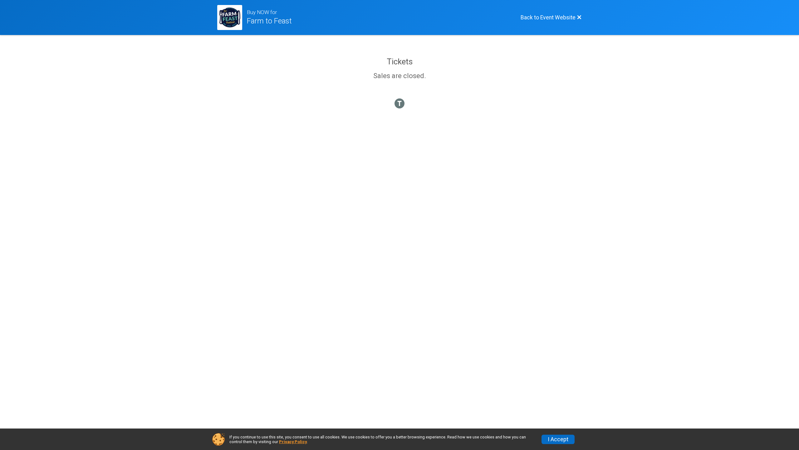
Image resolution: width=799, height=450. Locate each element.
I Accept (558, 439)
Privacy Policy (293, 441)
